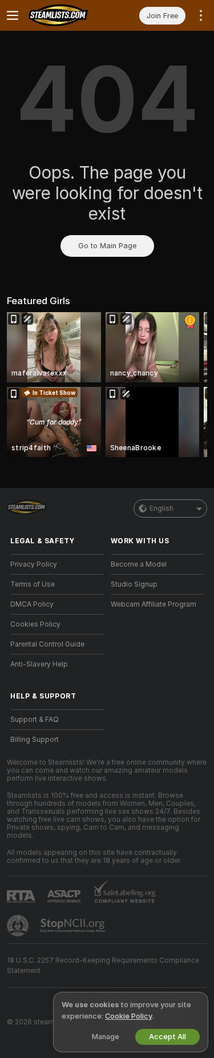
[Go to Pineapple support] (19, 925)
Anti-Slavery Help (39, 664)
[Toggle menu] (12, 15)
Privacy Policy (33, 564)
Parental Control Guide (47, 644)
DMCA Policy (32, 604)
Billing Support (34, 740)
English (161, 508)
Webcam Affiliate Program (153, 604)
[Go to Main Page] (66, 15)
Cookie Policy (128, 1016)
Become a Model (139, 564)
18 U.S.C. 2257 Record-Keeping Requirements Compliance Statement (103, 965)
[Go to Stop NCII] (73, 925)
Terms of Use (32, 584)
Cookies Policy (35, 624)
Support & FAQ (34, 720)
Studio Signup (134, 584)
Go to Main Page (107, 245)
